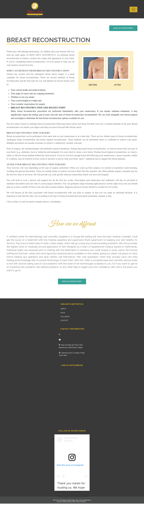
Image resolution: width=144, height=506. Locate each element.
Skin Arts (78, 500)
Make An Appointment (123, 28)
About (63, 309)
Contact (64, 320)
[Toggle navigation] (133, 9)
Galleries (65, 317)
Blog (63, 313)
